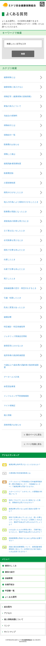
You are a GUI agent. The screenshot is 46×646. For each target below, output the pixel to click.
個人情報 (8, 415)
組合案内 (8, 607)
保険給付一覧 (9, 135)
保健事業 (9, 578)
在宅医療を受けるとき (13, 240)
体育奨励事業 (9, 386)
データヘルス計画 (11, 377)
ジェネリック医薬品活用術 (15, 336)
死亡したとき (9, 279)
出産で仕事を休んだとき (14, 269)
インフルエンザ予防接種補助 (16, 396)
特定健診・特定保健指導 (14, 327)
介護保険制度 (9, 183)
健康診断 (8, 317)
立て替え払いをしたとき (14, 231)
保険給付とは (9, 125)
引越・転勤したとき (12, 298)
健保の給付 (10, 572)
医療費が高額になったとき (15, 212)
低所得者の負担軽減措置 (14, 355)
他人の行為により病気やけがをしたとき (21, 202)
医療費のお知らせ (11, 144)
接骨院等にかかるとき (13, 346)
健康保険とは (9, 77)
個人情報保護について (13, 619)
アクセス (8, 613)
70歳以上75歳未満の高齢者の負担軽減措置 (21, 366)
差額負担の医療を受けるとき (16, 221)
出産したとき (9, 260)
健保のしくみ (10, 566)
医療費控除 (8, 173)
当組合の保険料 (10, 116)
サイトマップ (10, 632)
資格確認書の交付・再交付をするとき (20, 288)
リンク (7, 626)
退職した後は (9, 154)
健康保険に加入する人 (13, 87)
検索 (23, 54)
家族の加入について (12, 106)
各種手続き (10, 584)
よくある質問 (10, 597)
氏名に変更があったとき (14, 307)
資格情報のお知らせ (12, 425)
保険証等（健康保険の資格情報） (18, 96)
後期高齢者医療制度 (12, 164)
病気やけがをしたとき (13, 192)
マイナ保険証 (9, 406)
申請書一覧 (10, 591)
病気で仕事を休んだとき (14, 250)
